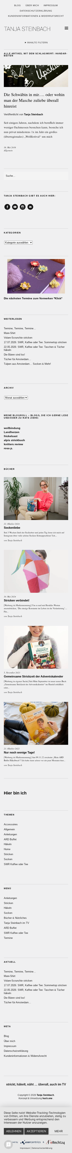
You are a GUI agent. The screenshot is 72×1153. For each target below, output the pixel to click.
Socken (8, 859)
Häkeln (8, 844)
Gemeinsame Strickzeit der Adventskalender (33, 676)
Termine (8, 937)
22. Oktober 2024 (12, 523)
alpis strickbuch (14, 440)
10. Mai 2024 (10, 596)
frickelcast (10, 436)
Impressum (51, 5)
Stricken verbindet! (16, 600)
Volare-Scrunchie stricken (18, 337)
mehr (59, 1131)
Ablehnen (13, 1131)
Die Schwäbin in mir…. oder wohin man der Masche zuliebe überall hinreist (34, 100)
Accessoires (11, 824)
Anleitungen (10, 834)
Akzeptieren (36, 1131)
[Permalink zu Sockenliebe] (36, 498)
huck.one (47, 1098)
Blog (17, 5)
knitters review (13, 444)
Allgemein (8, 150)
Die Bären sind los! (14, 354)
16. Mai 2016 (10, 147)
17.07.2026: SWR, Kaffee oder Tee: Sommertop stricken (35, 342)
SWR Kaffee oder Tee (16, 864)
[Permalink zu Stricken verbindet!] (36, 571)
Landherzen (11, 432)
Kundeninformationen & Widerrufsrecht (36, 16)
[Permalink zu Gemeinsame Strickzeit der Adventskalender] (36, 647)
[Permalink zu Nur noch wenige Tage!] (36, 723)
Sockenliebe (12, 527)
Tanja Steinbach (33, 114)
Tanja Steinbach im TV (16, 922)
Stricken (8, 854)
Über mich (32, 5)
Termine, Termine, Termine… (20, 328)
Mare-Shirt (9, 333)
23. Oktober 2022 (12, 748)
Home (7, 849)
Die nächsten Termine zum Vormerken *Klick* (33, 298)
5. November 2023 (12, 672)
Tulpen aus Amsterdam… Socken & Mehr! (27, 363)
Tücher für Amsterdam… (17, 359)
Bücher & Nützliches (15, 917)
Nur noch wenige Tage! (19, 752)
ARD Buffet (10, 839)
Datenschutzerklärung (36, 11)
